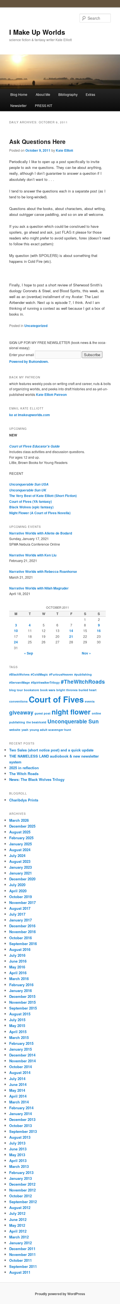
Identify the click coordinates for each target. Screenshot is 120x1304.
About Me (43, 94)
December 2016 (22, 925)
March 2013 (19, 1166)
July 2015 (17, 1019)
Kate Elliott (64, 150)
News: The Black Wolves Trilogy (36, 779)
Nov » (86, 653)
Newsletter (18, 105)
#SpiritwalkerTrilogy (45, 682)
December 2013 (22, 1119)
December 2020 (22, 878)
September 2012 (23, 1201)
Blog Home (18, 94)
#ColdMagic (39, 674)
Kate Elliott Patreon (51, 394)
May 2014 (17, 1090)
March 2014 (19, 1102)
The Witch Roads (24, 773)
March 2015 (19, 1037)
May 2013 (17, 1154)
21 (71, 636)
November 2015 (22, 1002)
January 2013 (20, 1178)
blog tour (16, 690)
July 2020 (17, 884)
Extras (90, 94)
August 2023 (19, 861)
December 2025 (22, 826)
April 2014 (18, 1096)
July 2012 (17, 1213)
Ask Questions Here (37, 141)
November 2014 (22, 1060)
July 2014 (17, 1078)
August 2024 (19, 849)
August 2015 (19, 1013)
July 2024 (17, 855)
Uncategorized (35, 325)
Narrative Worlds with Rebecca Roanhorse (43, 571)
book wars (47, 690)
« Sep (28, 653)
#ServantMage (19, 682)
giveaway (21, 712)
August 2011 (19, 1272)
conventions (18, 701)
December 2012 (22, 1184)
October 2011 (20, 1260)
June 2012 (18, 1219)
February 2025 (21, 837)
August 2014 (19, 1072)
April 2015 (18, 1031)
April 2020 (18, 890)
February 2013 (21, 1172)
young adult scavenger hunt (50, 730)
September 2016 (23, 943)
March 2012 (19, 1237)
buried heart (88, 690)
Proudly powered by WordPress (60, 1293)
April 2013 (18, 1160)
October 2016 (20, 937)
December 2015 (22, 996)
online (96, 713)
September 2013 (23, 1131)
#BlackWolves (19, 674)
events (90, 701)
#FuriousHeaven (61, 674)
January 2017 (20, 920)
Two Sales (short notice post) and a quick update (51, 750)
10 (16, 630)
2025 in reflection (24, 767)
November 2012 (22, 1190)
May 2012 (17, 1225)
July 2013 (17, 1143)
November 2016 (22, 931)
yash (24, 730)
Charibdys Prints (23, 800)
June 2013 (18, 1148)
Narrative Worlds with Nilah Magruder (39, 588)
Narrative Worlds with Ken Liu (32, 555)
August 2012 (19, 1207)
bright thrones (67, 690)
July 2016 (17, 955)
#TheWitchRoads (83, 681)
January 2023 (20, 867)
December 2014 (22, 1055)
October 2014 (20, 1066)
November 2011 (22, 1254)
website (14, 730)
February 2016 (21, 984)
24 (16, 641)
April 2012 (18, 1231)
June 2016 (18, 961)
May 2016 (17, 967)
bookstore (31, 690)
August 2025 (19, 832)
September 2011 (23, 1266)
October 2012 (20, 1195)
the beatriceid (36, 722)
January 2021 (20, 873)
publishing (17, 722)
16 (99, 630)
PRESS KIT (43, 105)
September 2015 (23, 1008)
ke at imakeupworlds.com (29, 414)
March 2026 (19, 820)
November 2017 (22, 902)
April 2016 (18, 972)
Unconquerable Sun (73, 721)
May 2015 (17, 1025)
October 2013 (20, 1125)
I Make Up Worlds (37, 32)
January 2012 (20, 1242)
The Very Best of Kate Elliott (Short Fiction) (43, 495)
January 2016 (20, 990)
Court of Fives (56, 699)
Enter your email (21, 354)
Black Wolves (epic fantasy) (31, 506)
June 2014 (18, 1084)
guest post (43, 713)
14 (71, 630)
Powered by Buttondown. (29, 361)
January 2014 (20, 1113)
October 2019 (20, 896)
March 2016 (19, 978)
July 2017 (17, 914)
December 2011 (22, 1248)
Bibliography (68, 94)
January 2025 (20, 843)
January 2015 (20, 1049)
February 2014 (21, 1107)
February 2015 (21, 1043)
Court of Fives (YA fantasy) (30, 501)
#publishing (83, 674)
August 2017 (19, 908)
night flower (71, 712)
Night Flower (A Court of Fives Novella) (40, 512)
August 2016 (19, 949)
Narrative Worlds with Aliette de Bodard (40, 533)
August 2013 (19, 1137)
